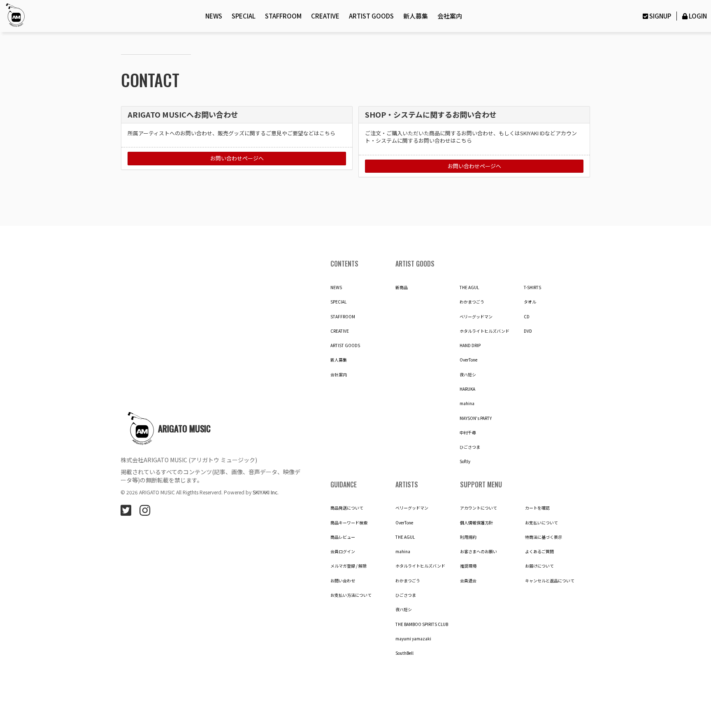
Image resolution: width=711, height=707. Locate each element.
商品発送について (346, 508)
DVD (528, 331)
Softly (465, 461)
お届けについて (539, 566)
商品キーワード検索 (348, 523)
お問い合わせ (342, 581)
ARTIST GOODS (371, 16)
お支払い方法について (351, 595)
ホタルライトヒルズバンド (484, 331)
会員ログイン (342, 551)
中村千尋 (468, 433)
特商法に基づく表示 (543, 537)
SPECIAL (244, 16)
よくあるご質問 (539, 551)
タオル (530, 302)
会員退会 (468, 581)
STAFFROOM (283, 16)
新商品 (401, 287)
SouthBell (404, 653)
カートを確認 (537, 508)
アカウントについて (478, 508)
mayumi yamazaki (413, 639)
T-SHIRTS (532, 287)
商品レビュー (342, 537)
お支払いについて (541, 523)
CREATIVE (325, 16)
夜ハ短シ (468, 375)
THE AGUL (469, 287)
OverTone (468, 360)
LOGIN (698, 16)
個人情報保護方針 (476, 523)
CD (527, 317)
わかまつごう (472, 302)
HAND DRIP (470, 345)
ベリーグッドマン (476, 317)
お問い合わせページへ (237, 158)
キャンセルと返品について (549, 581)
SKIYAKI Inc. (266, 492)
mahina (467, 403)
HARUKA (467, 389)
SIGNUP (660, 16)
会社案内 (449, 16)
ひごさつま (470, 447)
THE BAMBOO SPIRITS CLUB (421, 624)
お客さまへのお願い (478, 551)
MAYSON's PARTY (476, 418)
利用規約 (468, 537)
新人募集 (415, 16)
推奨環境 (468, 566)
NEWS (213, 16)
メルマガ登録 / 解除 (348, 566)
